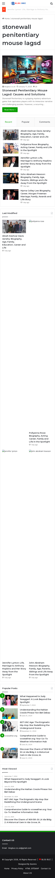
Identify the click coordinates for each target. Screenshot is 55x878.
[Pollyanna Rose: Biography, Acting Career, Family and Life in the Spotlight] (10, 148)
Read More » (10, 110)
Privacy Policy (17, 868)
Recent (8, 122)
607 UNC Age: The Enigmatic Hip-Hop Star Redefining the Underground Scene (35, 725)
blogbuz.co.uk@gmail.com (19, 848)
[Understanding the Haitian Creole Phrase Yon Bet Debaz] (10, 713)
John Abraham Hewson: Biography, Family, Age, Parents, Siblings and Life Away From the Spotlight (41, 669)
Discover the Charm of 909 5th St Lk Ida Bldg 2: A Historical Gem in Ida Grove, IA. (36, 752)
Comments (44, 122)
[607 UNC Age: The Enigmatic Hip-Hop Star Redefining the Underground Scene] (10, 726)
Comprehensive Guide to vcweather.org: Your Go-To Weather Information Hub (34, 738)
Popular (25, 122)
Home (7, 18)
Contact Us (46, 868)
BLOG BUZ (46, 859)
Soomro (33, 864)
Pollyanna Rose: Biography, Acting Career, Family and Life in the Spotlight (36, 147)
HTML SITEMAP (32, 868)
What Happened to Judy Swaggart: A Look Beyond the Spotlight (35, 699)
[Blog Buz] (18, 3)
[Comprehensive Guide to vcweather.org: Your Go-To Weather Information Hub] (10, 739)
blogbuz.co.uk (10, 87)
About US (27, 873)
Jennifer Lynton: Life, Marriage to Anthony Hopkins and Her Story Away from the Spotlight (14, 669)
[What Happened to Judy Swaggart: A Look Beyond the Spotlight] (10, 700)
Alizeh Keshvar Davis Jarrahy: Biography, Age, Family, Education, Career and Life (36, 134)
